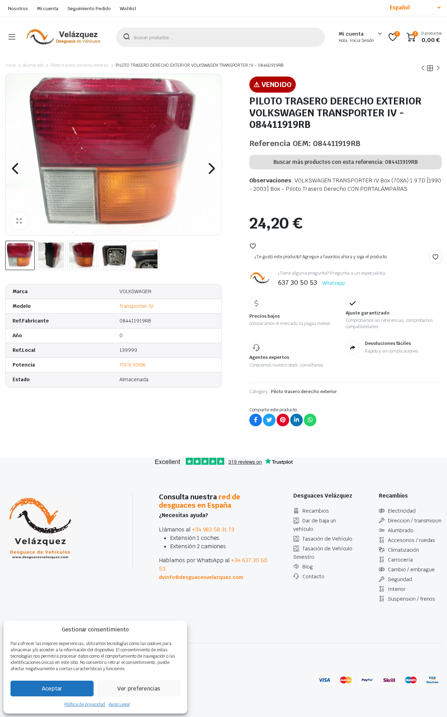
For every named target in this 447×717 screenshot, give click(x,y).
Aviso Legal (119, 704)
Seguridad (400, 579)
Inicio (10, 65)
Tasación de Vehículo (327, 539)
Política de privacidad (84, 704)
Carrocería (400, 560)
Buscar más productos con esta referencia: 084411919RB (345, 162)
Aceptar (52, 688)
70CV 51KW (132, 365)
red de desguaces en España (199, 501)
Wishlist (128, 9)
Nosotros (18, 9)
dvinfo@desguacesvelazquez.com (201, 577)
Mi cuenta (47, 9)
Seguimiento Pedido (89, 9)
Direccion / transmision (414, 520)
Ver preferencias (138, 688)
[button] (19, 221)
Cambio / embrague (411, 569)
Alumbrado (33, 65)
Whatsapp (333, 283)
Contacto (313, 576)
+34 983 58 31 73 (213, 529)
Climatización (403, 550)
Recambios (315, 511)
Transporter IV (136, 306)
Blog (307, 567)
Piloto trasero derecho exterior (80, 65)
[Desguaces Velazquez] (63, 37)
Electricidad (402, 511)
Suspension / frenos (411, 599)
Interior (396, 589)
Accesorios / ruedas (411, 540)
